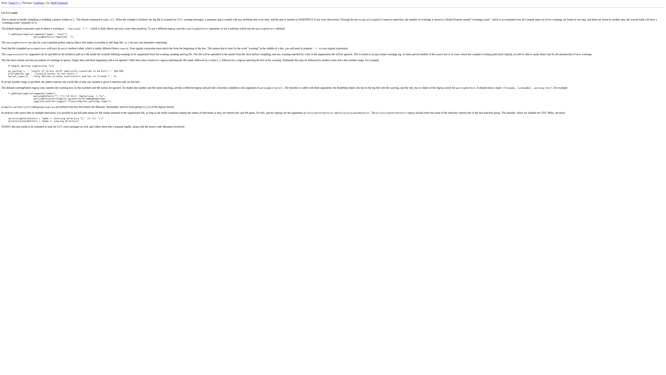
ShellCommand (58, 2)
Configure (38, 2)
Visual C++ (14, 2)
